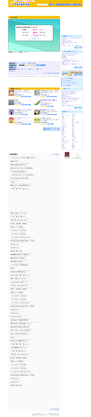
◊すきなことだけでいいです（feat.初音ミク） (72, 45)
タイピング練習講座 (68, 78)
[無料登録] (72, 73)
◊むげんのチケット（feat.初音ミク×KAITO (71, 38)
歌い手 (63, 137)
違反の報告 (56, 73)
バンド (73, 139)
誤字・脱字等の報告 (48, 73)
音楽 (73, 116)
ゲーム (63, 121)
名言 (73, 148)
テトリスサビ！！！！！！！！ (22, 118)
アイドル (64, 136)
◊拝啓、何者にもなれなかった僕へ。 (70, 42)
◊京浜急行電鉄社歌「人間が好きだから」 (71, 61)
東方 (73, 134)
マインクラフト (65, 142)
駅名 (73, 124)
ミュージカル (75, 142)
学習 (63, 139)
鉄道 (73, 119)
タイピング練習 (75, 122)
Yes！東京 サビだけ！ (46, 118)
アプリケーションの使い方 (69, 83)
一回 (73, 127)
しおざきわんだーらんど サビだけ (49, 90)
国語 (63, 130)
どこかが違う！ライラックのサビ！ (23, 109)
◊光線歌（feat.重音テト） (67, 41)
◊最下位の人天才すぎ (66, 96)
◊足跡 (63, 62)
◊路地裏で (64, 56)
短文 (73, 130)
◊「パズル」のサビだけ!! (67, 59)
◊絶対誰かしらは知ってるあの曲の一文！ (71, 98)
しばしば (64, 148)
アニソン (74, 131)
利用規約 (50, 413)
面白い (73, 133)
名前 (63, 145)
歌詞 (37, 65)
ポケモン (74, 137)
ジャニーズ (64, 124)
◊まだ (63, 44)
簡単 (63, 116)
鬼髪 (17, 63)
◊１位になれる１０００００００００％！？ (71, 90)
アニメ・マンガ (65, 115)
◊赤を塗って (64, 39)
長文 (73, 121)
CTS (15, 67)
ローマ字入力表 (67, 80)
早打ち (63, 118)
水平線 (16, 100)
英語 (73, 145)
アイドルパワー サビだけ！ (21, 90)
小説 (63, 133)
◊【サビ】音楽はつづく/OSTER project (70, 53)
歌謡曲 (73, 146)
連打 (73, 125)
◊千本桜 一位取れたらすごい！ (69, 105)
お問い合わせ (56, 413)
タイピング (74, 113)
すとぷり (64, 143)
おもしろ (64, 125)
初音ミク (64, 127)
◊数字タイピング (65, 95)
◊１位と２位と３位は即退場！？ (69, 92)
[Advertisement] (45, 11)
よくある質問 (66, 85)
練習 (63, 146)
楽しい (63, 122)
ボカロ (73, 115)
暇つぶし (74, 136)
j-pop (73, 128)
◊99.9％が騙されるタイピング (68, 101)
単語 (73, 140)
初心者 (63, 131)
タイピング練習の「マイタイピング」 (39, 413)
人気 (73, 143)
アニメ (73, 118)
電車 (63, 128)
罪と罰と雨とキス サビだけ (47, 109)
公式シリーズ (65, 140)
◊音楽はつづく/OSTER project (68, 55)
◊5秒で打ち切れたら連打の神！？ (69, 93)
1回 (63, 134)
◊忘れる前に (64, 58)
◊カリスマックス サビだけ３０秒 (69, 99)
